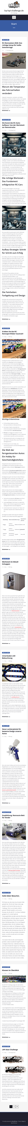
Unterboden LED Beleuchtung (8, 657)
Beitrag (10, 336)
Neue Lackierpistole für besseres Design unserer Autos (12, 731)
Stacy (23, 1121)
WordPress (14, 1121)
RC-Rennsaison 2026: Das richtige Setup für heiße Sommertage (12, 45)
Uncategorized (9, 50)
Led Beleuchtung (15, 697)
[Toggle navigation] (14, 17)
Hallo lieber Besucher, (11, 896)
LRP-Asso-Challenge (10, 1050)
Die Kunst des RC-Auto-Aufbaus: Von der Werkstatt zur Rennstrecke (13, 125)
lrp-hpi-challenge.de (14, 10)
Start (14, 27)
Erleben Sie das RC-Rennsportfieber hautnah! (12, 332)
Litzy (5, 130)
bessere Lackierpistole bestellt (9, 790)
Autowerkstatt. (18, 627)
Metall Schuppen (15, 610)
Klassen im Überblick (10, 970)
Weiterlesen (5, 110)
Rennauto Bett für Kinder (14, 870)
